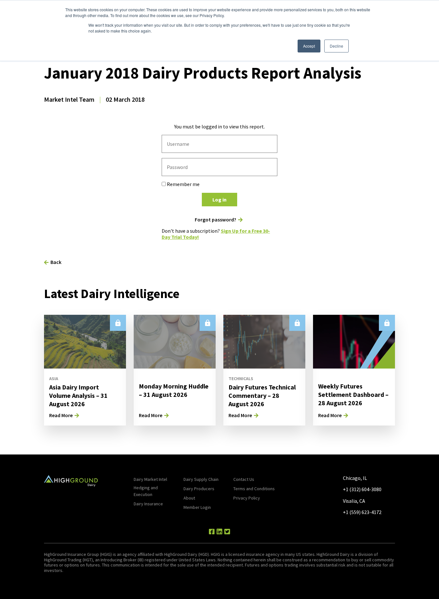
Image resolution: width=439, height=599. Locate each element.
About (189, 498)
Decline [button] (336, 46)
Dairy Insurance (148, 504)
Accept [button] (309, 46)
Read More (61, 415)
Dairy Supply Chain (201, 479)
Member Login (197, 507)
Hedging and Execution (146, 491)
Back (55, 262)
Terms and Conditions (254, 488)
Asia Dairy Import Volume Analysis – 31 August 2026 (78, 395)
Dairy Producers (199, 488)
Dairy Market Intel (150, 479)
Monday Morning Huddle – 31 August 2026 (174, 390)
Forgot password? (215, 220)
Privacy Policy (246, 498)
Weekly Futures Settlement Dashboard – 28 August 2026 (353, 394)
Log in (219, 199)
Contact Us (243, 479)
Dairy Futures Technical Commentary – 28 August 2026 (262, 395)
